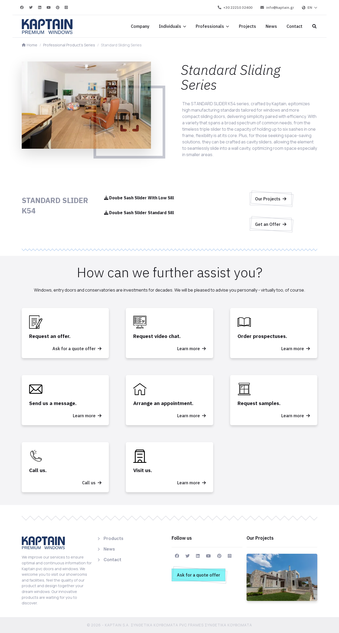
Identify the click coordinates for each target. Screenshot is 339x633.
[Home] (47, 26)
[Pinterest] (58, 7)
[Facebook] (22, 7)
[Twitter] (31, 7)
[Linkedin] (40, 7)
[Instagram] (66, 7)
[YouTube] (49, 7)
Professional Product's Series (69, 44)
